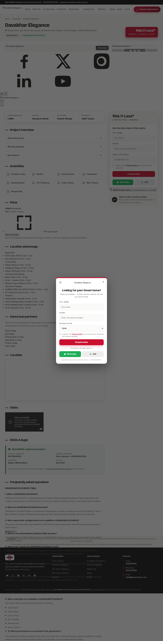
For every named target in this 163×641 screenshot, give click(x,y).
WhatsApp (71, 354)
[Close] (103, 282)
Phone (62, 313)
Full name (64, 302)
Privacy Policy (77, 334)
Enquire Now (81, 342)
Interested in (65, 323)
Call (94, 354)
